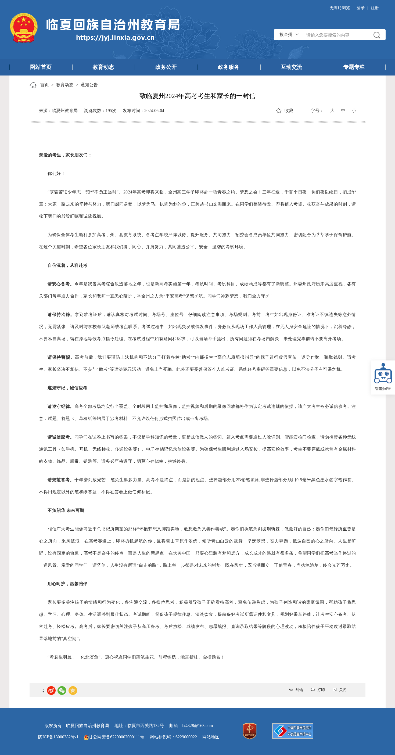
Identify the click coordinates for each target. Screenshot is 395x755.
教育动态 (103, 67)
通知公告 (89, 84)
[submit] (377, 35)
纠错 (299, 690)
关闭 (343, 690)
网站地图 (211, 737)
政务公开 (166, 67)
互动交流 (291, 67)
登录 (361, 8)
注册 (375, 8)
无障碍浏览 (340, 8)
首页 (44, 84)
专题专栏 (354, 67)
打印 (321, 690)
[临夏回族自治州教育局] (94, 27)
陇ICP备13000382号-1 (58, 737)
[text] (334, 35)
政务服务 (228, 67)
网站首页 (41, 67)
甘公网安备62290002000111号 (116, 737)
